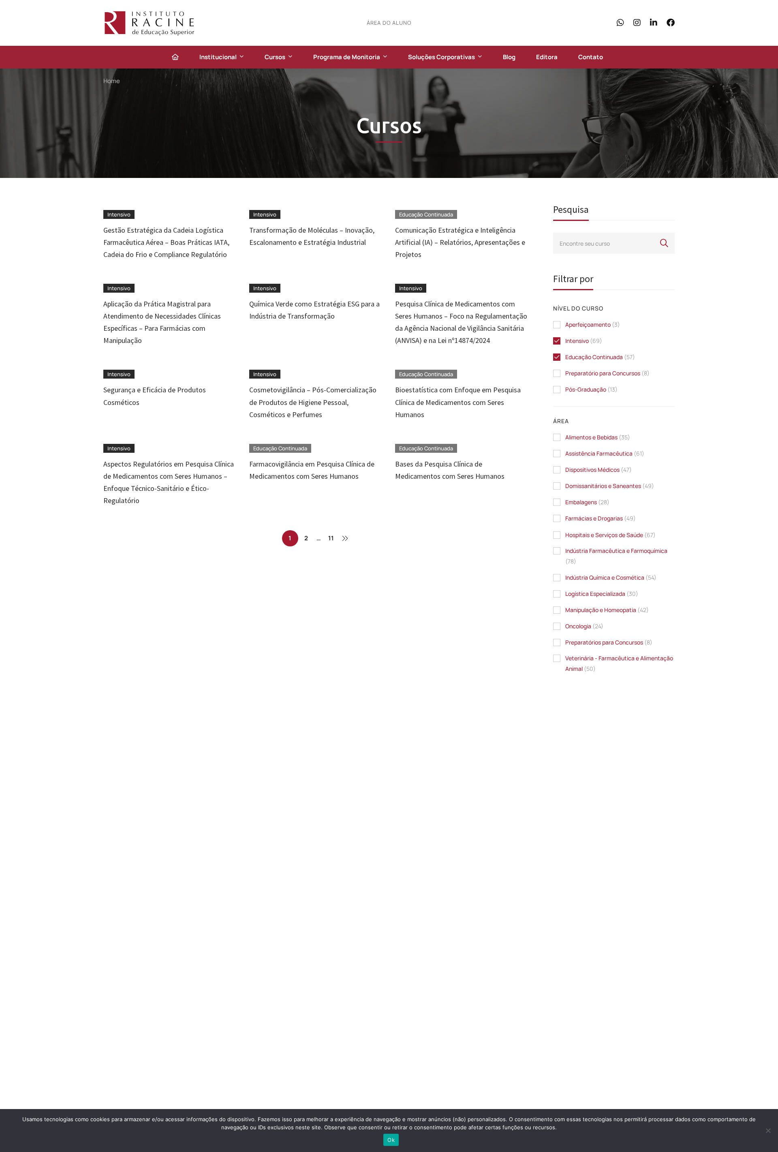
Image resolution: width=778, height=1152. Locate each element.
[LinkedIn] (653, 22)
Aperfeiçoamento (592, 324)
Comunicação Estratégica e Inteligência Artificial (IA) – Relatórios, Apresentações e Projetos (460, 242)
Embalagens (587, 502)
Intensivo (583, 341)
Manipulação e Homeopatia (607, 610)
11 (331, 538)
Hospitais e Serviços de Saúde (610, 535)
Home (111, 81)
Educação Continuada (600, 357)
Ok (391, 1140)
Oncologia (584, 626)
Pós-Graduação (591, 389)
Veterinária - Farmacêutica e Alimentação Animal (619, 663)
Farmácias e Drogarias (600, 518)
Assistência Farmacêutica (604, 453)
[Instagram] (637, 22)
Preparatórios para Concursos (608, 642)
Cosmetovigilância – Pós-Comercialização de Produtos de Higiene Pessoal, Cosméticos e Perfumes (312, 402)
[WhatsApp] (620, 22)
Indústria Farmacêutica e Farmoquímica (616, 556)
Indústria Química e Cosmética (610, 577)
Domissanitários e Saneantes (609, 486)
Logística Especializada (601, 593)
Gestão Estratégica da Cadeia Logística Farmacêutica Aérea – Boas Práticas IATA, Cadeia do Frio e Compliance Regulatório (166, 242)
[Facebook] (671, 22)
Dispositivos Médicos (598, 469)
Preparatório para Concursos (607, 373)
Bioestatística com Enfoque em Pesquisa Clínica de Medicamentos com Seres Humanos (458, 402)
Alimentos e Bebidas (597, 437)
